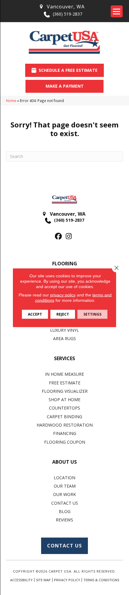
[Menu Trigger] (117, 11)
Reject (62, 313)
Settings (92, 313)
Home (11, 100)
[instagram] (68, 236)
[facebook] (58, 236)
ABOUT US (64, 462)
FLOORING (64, 263)
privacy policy (63, 294)
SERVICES (64, 358)
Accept (35, 313)
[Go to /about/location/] (61, 6)
